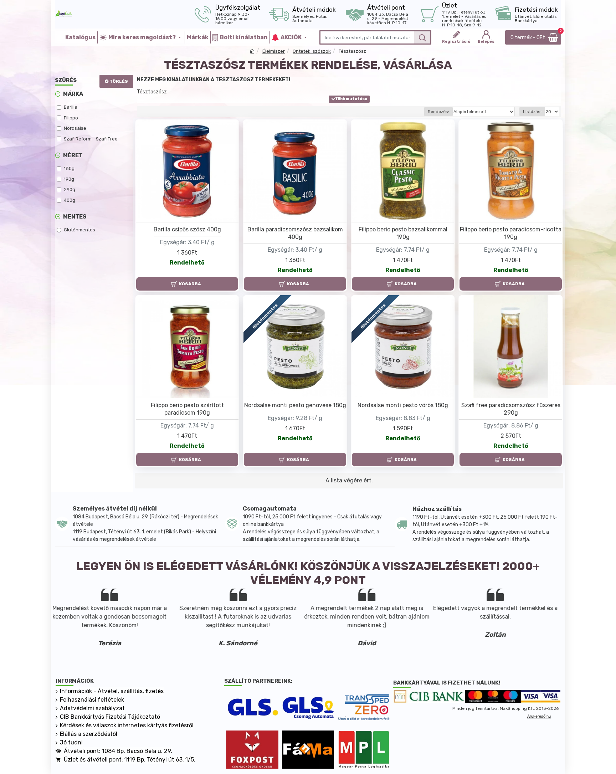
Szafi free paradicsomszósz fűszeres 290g (510, 409)
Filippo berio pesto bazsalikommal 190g (403, 233)
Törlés (118, 81)
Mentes (75, 216)
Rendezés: (438, 111)
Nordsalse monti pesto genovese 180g (295, 405)
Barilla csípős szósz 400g (187, 229)
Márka (73, 94)
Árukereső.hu (539, 716)
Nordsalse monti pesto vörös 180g (403, 405)
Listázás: (532, 111)
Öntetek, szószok (312, 51)
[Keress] (422, 37)
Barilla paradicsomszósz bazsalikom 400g (295, 233)
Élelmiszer (273, 51)
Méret (73, 155)
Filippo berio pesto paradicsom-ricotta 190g (510, 233)
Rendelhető (187, 262)
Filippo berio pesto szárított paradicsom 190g (187, 409)
